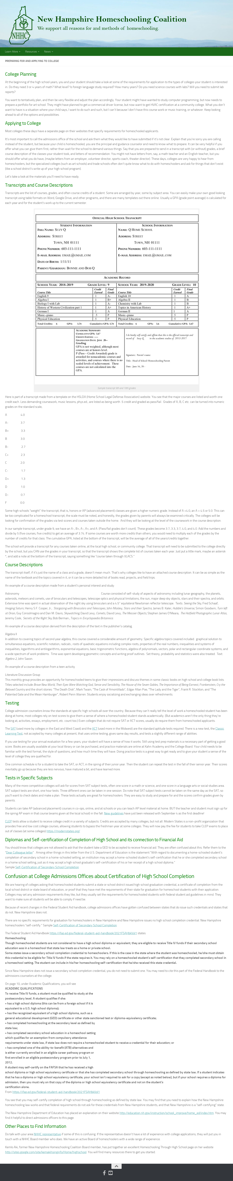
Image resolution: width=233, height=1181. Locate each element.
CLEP (8, 821)
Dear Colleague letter (19, 852)
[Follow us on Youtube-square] (110, 1173)
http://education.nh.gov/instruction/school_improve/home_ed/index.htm (167, 1113)
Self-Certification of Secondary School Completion (47, 867)
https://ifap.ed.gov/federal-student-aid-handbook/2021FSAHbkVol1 (93, 933)
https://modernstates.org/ (63, 831)
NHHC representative (47, 1134)
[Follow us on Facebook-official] (104, 1173)
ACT (94, 728)
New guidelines (113, 813)
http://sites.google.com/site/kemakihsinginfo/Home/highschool (45, 1152)
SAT (13, 728)
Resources (31, 51)
